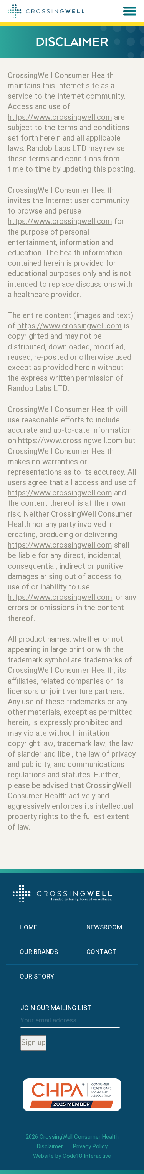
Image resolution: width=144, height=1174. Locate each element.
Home (28, 927)
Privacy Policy (90, 1147)
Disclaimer (50, 1147)
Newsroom (104, 927)
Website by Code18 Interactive (72, 1156)
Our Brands (39, 952)
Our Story (37, 976)
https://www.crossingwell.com (60, 118)
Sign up (33, 1043)
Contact (101, 952)
